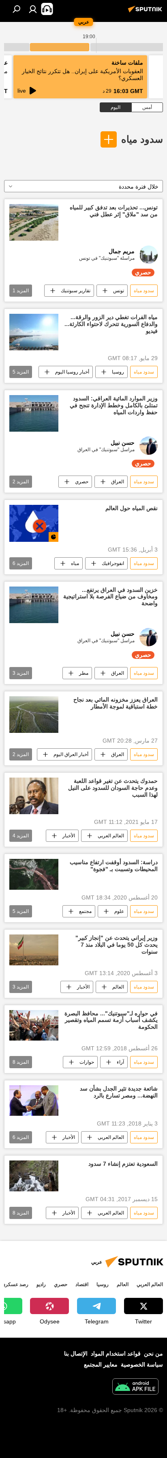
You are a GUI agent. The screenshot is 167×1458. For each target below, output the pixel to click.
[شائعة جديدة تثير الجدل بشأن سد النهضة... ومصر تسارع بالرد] (33, 1100)
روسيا (118, 372)
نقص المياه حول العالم (131, 508)
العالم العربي (111, 836)
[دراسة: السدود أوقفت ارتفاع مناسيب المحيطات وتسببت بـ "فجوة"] (33, 874)
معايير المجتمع (101, 1364)
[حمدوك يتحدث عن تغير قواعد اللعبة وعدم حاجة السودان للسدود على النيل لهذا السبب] (33, 796)
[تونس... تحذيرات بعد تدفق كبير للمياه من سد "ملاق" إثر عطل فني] (33, 222)
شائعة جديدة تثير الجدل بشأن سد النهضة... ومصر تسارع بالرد (119, 1092)
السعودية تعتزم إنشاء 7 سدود (123, 1163)
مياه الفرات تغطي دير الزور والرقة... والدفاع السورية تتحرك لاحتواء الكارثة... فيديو (111, 324)
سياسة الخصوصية (142, 1364)
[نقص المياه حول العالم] (33, 523)
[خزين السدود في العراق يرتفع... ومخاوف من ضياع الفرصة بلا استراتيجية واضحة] (33, 605)
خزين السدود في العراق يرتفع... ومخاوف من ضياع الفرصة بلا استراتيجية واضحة (110, 597)
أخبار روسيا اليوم (72, 372)
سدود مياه (142, 139)
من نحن (153, 1353)
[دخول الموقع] (33, 9)
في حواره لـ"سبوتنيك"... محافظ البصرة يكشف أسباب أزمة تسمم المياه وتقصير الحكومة (111, 1020)
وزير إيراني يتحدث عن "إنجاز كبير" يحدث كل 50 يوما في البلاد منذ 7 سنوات (116, 944)
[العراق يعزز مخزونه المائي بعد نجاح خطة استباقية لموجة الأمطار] (33, 714)
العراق (117, 482)
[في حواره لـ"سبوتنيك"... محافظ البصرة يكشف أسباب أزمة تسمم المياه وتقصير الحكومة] (33, 1025)
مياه (75, 563)
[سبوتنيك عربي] (146, 12)
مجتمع (85, 911)
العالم (118, 987)
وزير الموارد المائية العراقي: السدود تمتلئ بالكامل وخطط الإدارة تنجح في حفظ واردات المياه (114, 405)
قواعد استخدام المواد (116, 1353)
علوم (119, 911)
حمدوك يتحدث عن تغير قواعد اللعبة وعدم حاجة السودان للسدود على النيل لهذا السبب (113, 788)
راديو (41, 1284)
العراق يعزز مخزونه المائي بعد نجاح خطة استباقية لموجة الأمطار (115, 703)
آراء (120, 1062)
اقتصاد (81, 1284)
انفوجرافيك (113, 563)
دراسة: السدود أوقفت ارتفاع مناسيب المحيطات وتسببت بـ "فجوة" (114, 865)
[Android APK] (135, 1387)
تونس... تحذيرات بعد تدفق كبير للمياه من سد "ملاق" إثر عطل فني (114, 210)
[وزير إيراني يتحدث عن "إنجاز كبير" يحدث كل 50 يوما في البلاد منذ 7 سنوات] (33, 949)
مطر (83, 673)
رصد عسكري (15, 1284)
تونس (118, 290)
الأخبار (68, 836)
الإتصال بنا (76, 1353)
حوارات (86, 1062)
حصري (81, 482)
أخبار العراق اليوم (71, 754)
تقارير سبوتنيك (75, 290)
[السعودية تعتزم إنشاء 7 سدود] (33, 1175)
